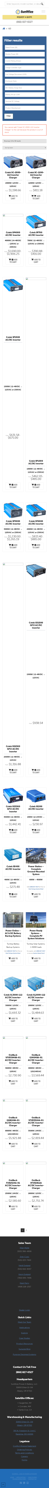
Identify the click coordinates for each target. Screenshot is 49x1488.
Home (12, 1477)
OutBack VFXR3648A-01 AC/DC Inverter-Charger (13, 1059)
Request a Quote (24, 17)
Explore (24, 1333)
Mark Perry (24, 1283)
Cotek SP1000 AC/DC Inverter (36, 462)
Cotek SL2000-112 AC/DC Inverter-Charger (36, 997)
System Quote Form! (39, 953)
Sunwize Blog (24, 1349)
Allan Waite (24, 1248)
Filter (9, 116)
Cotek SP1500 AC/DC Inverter (13, 338)
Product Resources (24, 1343)
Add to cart (14, 197)
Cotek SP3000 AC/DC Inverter (13, 522)
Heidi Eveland (24, 1265)
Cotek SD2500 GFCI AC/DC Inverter (13, 749)
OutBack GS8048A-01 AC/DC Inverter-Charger (13, 1121)
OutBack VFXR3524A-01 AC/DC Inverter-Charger (36, 1121)
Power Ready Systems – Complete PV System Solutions (36, 934)
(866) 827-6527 (24, 21)
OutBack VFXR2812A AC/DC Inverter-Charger (36, 1184)
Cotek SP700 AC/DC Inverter (36, 233)
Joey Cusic (24, 1257)
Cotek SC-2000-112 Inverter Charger (13, 175)
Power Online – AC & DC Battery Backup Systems (13, 933)
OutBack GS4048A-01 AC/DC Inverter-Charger (36, 1059)
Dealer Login (24, 1310)
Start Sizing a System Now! (36, 889)
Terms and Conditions (24, 1453)
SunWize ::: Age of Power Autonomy (24, 1474)
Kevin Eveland (24, 1274)
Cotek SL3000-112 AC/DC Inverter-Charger (13, 997)
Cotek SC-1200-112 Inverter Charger (36, 175)
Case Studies (24, 1338)
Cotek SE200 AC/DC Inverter (36, 807)
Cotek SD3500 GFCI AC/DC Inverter (13, 809)
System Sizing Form (19, 1479)
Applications (24, 1327)
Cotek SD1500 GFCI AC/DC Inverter (36, 625)
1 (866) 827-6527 (34, 887)
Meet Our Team (24, 1322)
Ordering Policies (24, 1449)
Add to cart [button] (36, 197)
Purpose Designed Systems (24, 1354)
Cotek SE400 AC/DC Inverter (13, 867)
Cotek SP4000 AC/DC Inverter (13, 233)
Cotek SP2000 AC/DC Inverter (36, 522)
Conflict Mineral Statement (24, 1446)
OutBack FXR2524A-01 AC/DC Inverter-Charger (13, 1184)
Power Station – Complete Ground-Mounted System (36, 870)
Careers (24, 1456)
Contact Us (32, 1479)
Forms (24, 1460)
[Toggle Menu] (43, 11)
